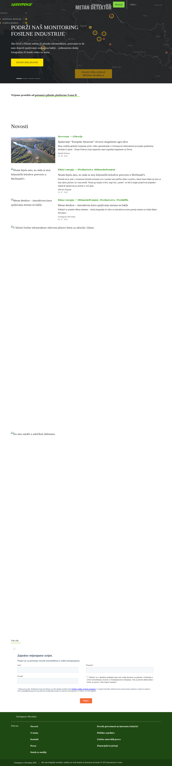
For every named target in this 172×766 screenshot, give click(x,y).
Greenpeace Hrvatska (26, 716)
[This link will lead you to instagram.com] (23, 732)
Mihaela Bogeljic (64, 190)
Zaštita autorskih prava (109, 739)
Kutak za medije (38, 752)
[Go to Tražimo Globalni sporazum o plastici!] (37, 78)
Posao (33, 745)
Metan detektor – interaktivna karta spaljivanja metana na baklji (93, 205)
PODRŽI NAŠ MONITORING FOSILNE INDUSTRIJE (44, 30)
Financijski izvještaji (107, 745)
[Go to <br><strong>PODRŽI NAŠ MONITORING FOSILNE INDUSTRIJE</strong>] (19, 78)
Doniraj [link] (118, 4)
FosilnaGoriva (86, 169)
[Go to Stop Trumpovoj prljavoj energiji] (25, 78)
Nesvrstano (63, 136)
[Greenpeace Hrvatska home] (21, 4)
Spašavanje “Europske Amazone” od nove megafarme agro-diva (93, 141)
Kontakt (34, 739)
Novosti (34, 726)
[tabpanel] (86, 41)
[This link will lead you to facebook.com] (12, 732)
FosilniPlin (123, 200)
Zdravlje (78, 136)
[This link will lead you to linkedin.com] (28, 732)
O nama (34, 733)
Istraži (108, 4)
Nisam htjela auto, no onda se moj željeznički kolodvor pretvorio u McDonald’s (101, 174)
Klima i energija (66, 169)
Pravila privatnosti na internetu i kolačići (117, 726)
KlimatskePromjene (105, 169)
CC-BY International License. (111, 762)
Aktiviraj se (96, 4)
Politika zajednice (106, 733)
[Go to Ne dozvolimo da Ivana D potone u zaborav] (31, 78)
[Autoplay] (14, 78)
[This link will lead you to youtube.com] (18, 732)
